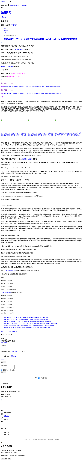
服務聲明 (57, 439)
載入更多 (3, 362)
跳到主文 (3, 17)
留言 (17, 351)
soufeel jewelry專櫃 (6, 292)
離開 (9, 458)
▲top (2, 359)
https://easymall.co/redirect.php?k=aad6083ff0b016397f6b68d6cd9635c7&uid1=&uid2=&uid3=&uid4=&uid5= (32, 86)
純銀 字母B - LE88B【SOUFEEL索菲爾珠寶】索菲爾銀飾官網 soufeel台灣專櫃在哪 (27, 321)
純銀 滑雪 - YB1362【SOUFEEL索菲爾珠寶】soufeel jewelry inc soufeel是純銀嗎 (26, 319)
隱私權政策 (50, 439)
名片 (5, 32)
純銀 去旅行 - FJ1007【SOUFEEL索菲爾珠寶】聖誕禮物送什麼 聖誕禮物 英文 (26, 317)
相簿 (5, 28)
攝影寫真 (13, 356)
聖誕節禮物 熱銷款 (27, 159)
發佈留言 (3, 372)
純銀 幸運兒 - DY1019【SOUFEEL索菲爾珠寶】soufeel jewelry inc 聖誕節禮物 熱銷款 (40, 39)
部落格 (6, 30)
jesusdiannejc (4, 342)
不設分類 (14, 25)
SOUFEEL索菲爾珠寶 (18, 49)
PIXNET (29, 439)
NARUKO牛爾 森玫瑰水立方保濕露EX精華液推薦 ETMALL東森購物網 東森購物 (27, 327)
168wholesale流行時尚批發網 (9, 332)
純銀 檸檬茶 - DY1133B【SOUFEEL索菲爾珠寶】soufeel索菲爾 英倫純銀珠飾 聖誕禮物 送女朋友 (31, 323)
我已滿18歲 (4, 458)
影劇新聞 (6, 12)
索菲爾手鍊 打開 (11, 270)
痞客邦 (14, 351)
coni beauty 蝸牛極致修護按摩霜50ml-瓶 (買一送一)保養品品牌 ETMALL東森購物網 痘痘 (29, 325)
